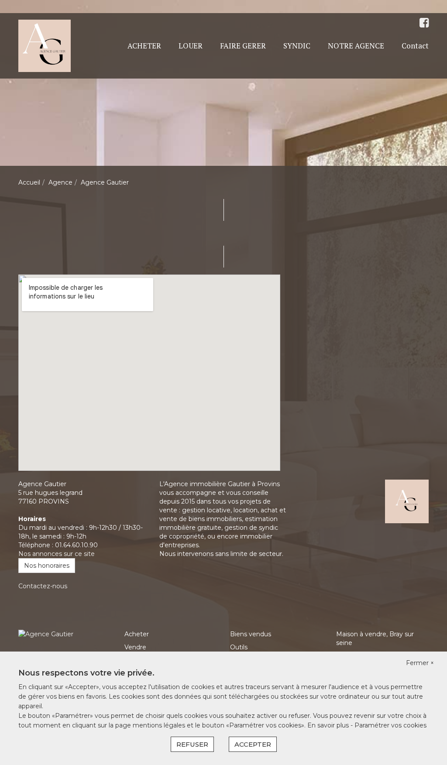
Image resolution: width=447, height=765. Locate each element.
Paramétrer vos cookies (390, 725)
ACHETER (144, 46)
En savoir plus (329, 725)
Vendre (135, 647)
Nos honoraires (46, 565)
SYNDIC (296, 46)
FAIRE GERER (243, 46)
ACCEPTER (252, 744)
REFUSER (192, 744)
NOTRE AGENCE (356, 46)
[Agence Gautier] (44, 45)
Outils (239, 647)
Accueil (29, 182)
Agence (60, 182)
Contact (415, 46)
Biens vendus (250, 634)
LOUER (191, 46)
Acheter (136, 634)
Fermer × (420, 663)
